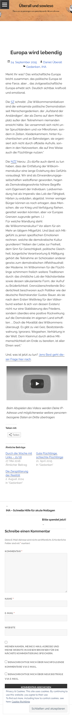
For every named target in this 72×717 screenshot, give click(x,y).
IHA (43, 67)
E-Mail (10, 613)
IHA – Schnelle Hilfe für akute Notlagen (30, 508)
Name (9, 598)
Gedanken (33, 67)
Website (10, 627)
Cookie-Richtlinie (21, 701)
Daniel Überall (52, 62)
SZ (12, 102)
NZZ (14, 161)
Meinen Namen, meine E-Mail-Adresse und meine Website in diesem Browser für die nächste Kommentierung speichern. (32, 650)
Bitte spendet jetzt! (54, 521)
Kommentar (13, 551)
